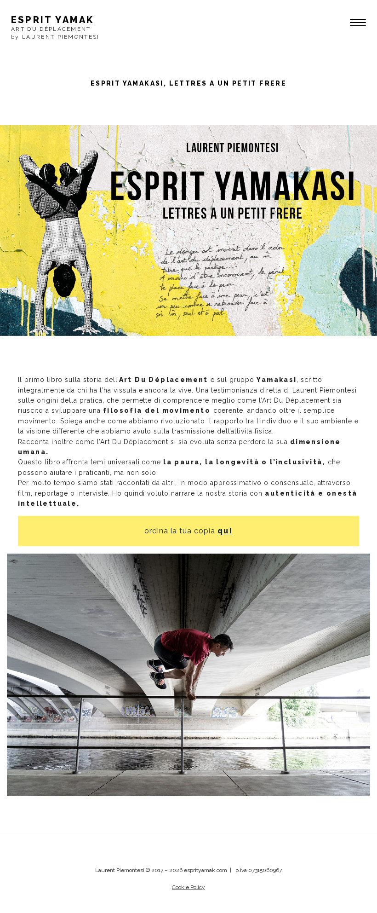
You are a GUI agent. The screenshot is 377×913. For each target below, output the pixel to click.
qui (225, 530)
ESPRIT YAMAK (52, 19)
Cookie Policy (188, 887)
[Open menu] (355, 24)
